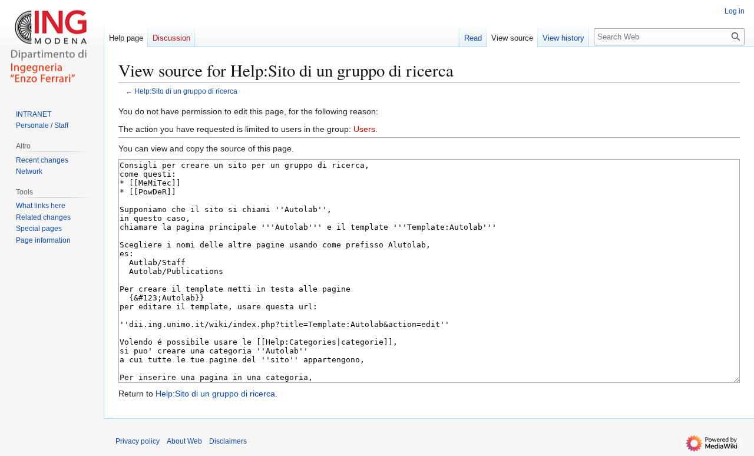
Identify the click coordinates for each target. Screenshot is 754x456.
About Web (184, 441)
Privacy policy (137, 441)
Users (364, 129)
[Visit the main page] (52, 47)
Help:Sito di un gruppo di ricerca (185, 91)
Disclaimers (228, 441)
